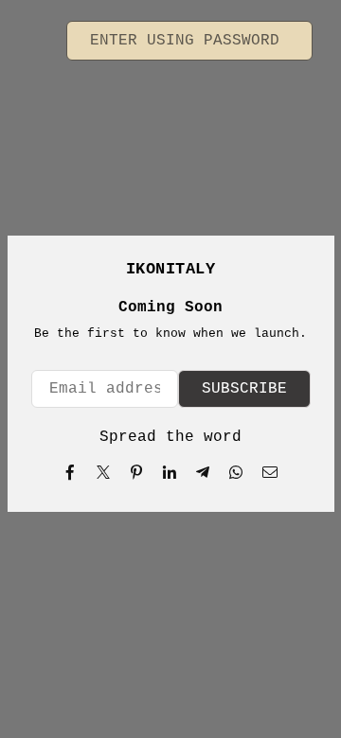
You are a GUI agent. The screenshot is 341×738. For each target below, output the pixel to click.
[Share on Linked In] (170, 472)
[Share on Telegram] (203, 472)
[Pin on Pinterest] (137, 472)
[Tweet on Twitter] (104, 472)
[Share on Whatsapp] (236, 472)
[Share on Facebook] (70, 472)
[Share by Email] (270, 472)
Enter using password (189, 40)
